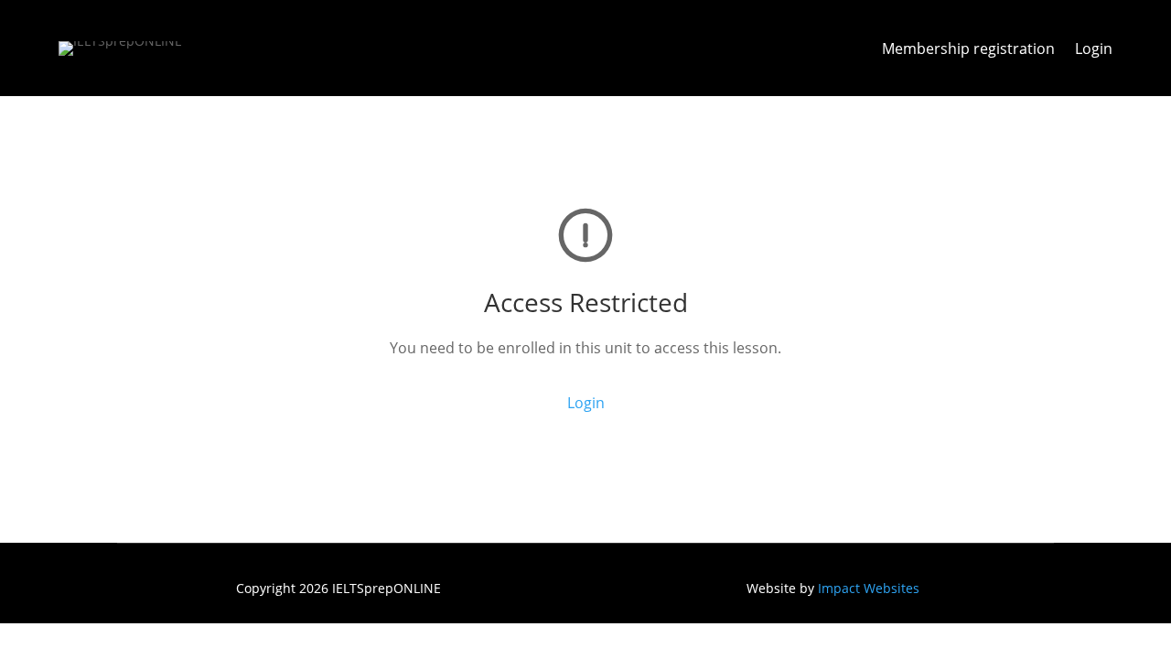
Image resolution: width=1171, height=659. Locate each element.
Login (1093, 50)
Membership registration (968, 50)
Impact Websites (868, 588)
